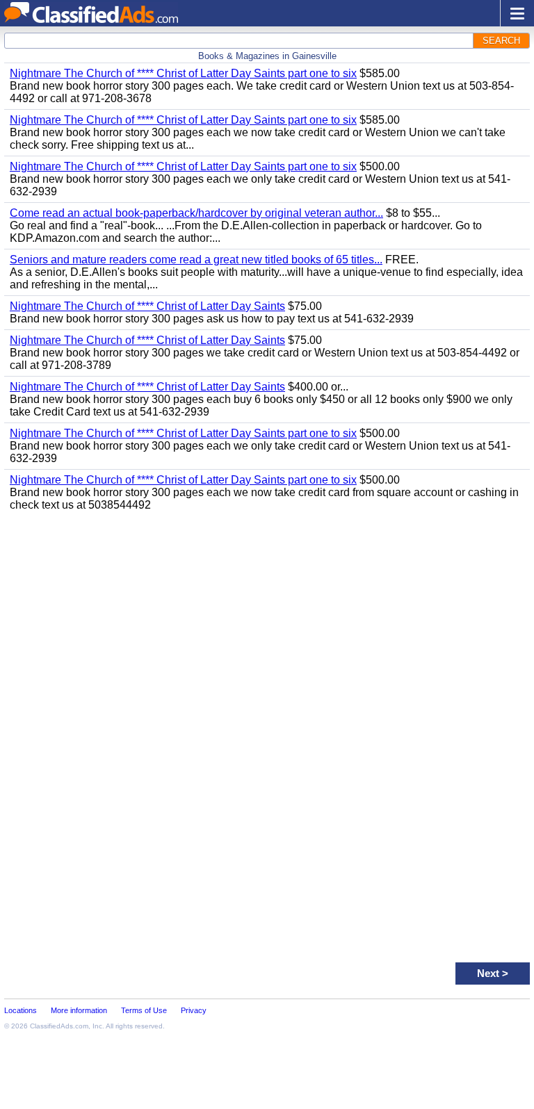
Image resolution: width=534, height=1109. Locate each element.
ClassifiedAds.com (59, 1026)
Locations (20, 1010)
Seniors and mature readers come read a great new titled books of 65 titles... (196, 259)
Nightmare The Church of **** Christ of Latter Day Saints (147, 306)
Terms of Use (144, 1010)
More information (79, 1010)
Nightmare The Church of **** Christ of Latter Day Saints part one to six (183, 73)
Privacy (194, 1010)
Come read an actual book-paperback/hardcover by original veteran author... (196, 213)
